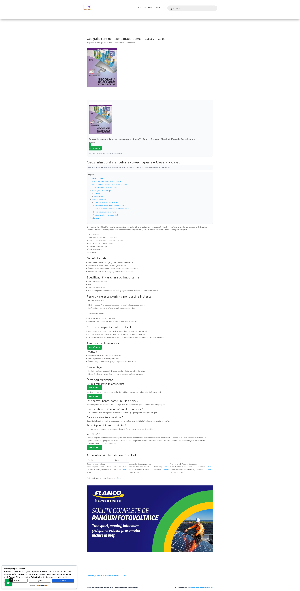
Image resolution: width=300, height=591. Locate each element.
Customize (16, 581)
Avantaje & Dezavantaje (101, 190)
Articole (148, 7)
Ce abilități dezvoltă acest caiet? (106, 203)
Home (139, 7)
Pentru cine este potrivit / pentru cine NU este (109, 184)
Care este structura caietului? (105, 212)
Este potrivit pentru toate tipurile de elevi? (110, 206)
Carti (157, 7)
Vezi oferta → (94, 148)
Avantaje (97, 193)
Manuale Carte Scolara (115, 43)
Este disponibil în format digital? (106, 215)
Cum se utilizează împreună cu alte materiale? (111, 209)
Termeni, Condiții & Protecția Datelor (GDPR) (107, 575)
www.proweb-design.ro (201, 587)
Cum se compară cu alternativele (104, 187)
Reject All (40, 581)
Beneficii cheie (97, 178)
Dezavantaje (98, 197)
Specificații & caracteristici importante (106, 181)
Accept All (63, 581)
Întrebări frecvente (99, 200)
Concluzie (96, 218)
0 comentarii (130, 43)
